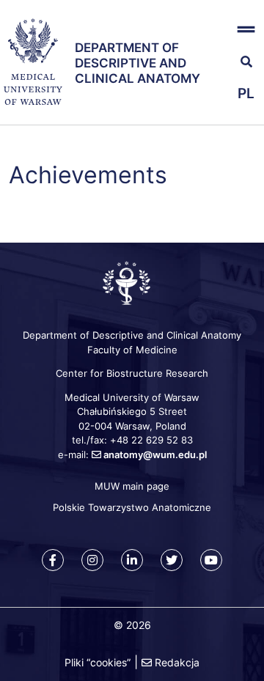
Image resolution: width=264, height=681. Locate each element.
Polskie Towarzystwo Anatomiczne (132, 507)
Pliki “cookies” (98, 662)
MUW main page (132, 486)
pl (246, 93)
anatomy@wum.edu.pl (155, 454)
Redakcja (177, 662)
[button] (242, 30)
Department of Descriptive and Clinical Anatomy (137, 63)
